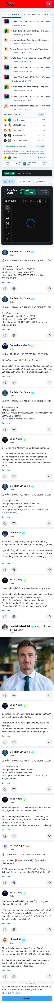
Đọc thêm (6, 282)
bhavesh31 (15, 939)
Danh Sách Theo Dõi (44, 191)
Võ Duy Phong (19, 135)
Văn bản (26, 181)
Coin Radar (15, 532)
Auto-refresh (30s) (32, 164)
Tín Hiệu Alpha (17, 845)
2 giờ (12, 302)
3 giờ (12, 396)
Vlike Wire (15, 439)
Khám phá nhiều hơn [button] (11, 993)
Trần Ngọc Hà (18, 130)
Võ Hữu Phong (19, 125)
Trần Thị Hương (19, 120)
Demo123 (16, 158)
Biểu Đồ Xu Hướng (30, 191)
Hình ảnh (43, 181)
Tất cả (10, 181)
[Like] (27, 289)
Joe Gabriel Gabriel (20, 626)
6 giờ (12, 633)
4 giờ (12, 443)
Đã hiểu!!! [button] (27, 999)
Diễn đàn (19, 164)
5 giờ (12, 490)
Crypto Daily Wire (18, 345)
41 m (12, 255)
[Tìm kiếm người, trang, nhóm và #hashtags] (49, 4)
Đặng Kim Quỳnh (20, 140)
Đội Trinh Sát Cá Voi (20, 251)
